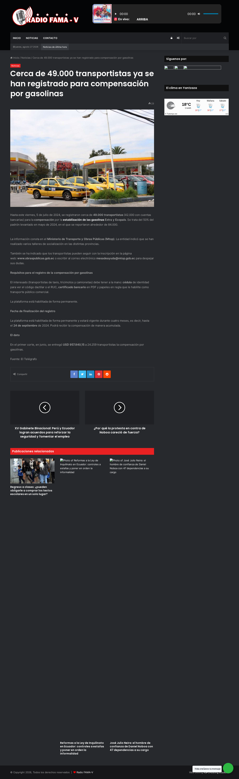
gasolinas (98, 219)
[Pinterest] (99, 374)
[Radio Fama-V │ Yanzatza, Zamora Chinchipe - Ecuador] (44, 16)
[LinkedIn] (90, 374)
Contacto (50, 38)
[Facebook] (74, 374)
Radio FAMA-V (85, 772)
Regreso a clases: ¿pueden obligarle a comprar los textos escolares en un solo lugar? (31, 490)
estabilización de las (77, 219)
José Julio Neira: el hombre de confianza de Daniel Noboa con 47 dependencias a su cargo (131, 746)
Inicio (17, 38)
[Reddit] (107, 374)
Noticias (32, 38)
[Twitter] (82, 374)
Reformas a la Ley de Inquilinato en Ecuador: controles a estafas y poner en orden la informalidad (82, 748)
